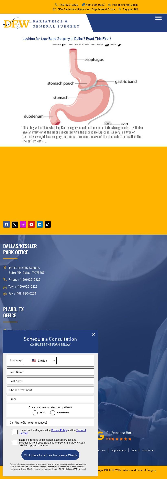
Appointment (118, 450)
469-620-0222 (69, 4)
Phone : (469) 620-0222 (24, 279)
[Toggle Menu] (158, 18)
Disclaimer (148, 450)
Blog (134, 450)
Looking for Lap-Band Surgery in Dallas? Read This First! (66, 38)
